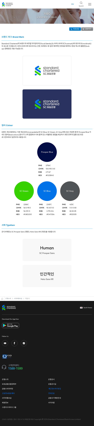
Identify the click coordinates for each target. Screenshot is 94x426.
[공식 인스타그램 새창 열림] (24, 343)
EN (72, 4)
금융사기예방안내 (54, 398)
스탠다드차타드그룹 (9, 407)
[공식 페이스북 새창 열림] (14, 343)
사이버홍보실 (18, 299)
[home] (2, 299)
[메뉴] (89, 4)
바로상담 (76, 29)
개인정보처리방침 (54, 389)
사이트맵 (51, 403)
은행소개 (8, 299)
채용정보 (5, 403)
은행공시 (51, 379)
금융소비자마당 (7, 389)
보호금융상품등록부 (9, 384)
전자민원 (51, 393)
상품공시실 (52, 384)
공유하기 (88, 29)
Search (80, 3)
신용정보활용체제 (8, 393)
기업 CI (27, 299)
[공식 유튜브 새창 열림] (5, 343)
